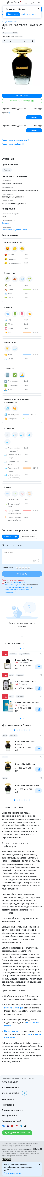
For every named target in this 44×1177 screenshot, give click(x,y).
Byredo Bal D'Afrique (13, 1008)
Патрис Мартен (11, 1031)
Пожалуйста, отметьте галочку (13, 580)
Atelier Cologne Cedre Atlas (27, 702)
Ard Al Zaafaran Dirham (25, 681)
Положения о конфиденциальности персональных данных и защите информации (18, 589)
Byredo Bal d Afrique (24, 660)
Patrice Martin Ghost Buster (27, 785)
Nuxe (30, 1034)
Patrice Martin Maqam (25, 764)
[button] (20, 648)
